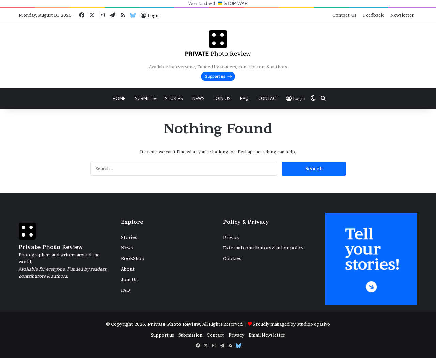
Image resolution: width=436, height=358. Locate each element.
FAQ (244, 98)
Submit (143, 98)
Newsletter (402, 15)
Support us (162, 335)
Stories (174, 98)
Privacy (231, 237)
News (198, 98)
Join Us (222, 98)
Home (119, 98)
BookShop (132, 258)
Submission (190, 335)
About (128, 269)
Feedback (373, 15)
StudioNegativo (313, 324)
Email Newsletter (267, 335)
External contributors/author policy (263, 247)
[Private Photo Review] (218, 42)
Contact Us (344, 15)
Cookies (232, 258)
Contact (268, 98)
